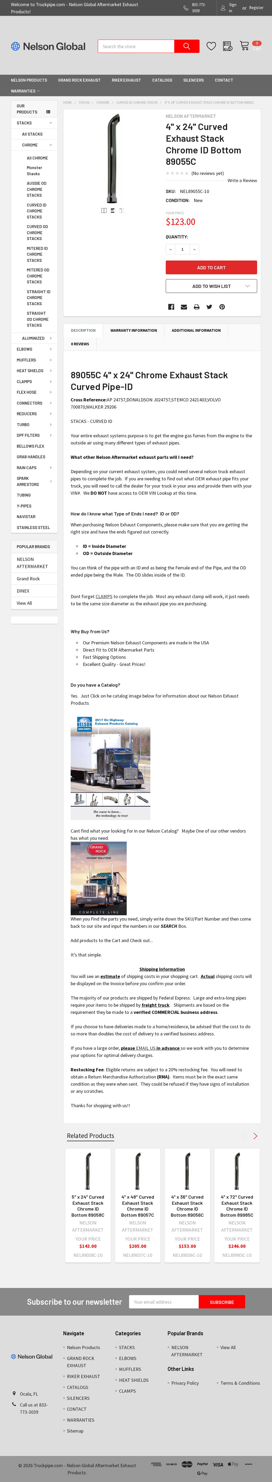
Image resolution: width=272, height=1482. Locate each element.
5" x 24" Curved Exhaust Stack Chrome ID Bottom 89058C (87, 1206)
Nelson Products (29, 80)
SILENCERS (193, 80)
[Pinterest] (222, 306)
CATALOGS (162, 80)
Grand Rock (28, 579)
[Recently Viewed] (231, 46)
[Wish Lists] (215, 46)
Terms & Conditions (240, 1383)
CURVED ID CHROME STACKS (36, 211)
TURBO (23, 424)
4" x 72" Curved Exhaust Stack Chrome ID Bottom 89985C (236, 1206)
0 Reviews (80, 343)
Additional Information (196, 330)
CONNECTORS (29, 403)
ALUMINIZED (33, 338)
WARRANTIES (23, 91)
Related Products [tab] (90, 1135)
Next (254, 1136)
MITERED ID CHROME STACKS (37, 254)
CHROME (30, 144)
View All (24, 603)
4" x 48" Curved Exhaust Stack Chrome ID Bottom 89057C (137, 1206)
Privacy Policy (185, 1383)
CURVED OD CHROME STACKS (37, 232)
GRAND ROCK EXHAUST (79, 80)
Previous (244, 1136)
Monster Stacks (34, 170)
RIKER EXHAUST (126, 80)
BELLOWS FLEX (30, 446)
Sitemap (75, 1431)
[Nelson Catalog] (110, 766)
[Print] (196, 306)
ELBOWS (24, 349)
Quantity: (177, 237)
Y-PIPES (24, 505)
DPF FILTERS (28, 435)
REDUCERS (27, 413)
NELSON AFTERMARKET (32, 562)
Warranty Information (133, 330)
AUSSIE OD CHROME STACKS (36, 189)
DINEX (23, 591)
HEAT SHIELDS (30, 370)
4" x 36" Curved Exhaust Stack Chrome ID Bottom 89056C (187, 1206)
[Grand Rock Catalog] (99, 878)
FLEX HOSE (27, 392)
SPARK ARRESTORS (28, 481)
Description (83, 330)
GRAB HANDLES (31, 456)
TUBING (24, 495)
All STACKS (32, 134)
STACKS (24, 122)
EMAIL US (145, 1048)
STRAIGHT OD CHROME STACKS (38, 319)
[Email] (183, 306)
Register (256, 7)
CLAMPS (24, 381)
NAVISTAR (26, 516)
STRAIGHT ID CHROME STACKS (38, 297)
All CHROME (37, 158)
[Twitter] (209, 306)
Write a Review (242, 180)
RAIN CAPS (26, 467)
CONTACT (224, 80)
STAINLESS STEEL (33, 527)
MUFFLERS (26, 360)
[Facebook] (171, 306)
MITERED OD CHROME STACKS (38, 275)
